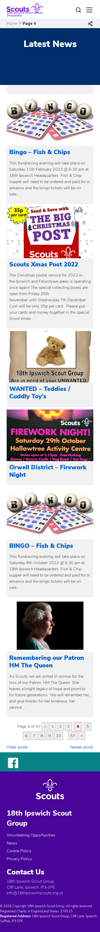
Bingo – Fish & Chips (39, 152)
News (12, 843)
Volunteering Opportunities (31, 835)
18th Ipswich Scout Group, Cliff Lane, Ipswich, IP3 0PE (31, 884)
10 (58, 736)
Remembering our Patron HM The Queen (46, 661)
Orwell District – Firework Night (47, 471)
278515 (66, 911)
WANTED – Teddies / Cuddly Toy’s (39, 392)
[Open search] (78, 10)
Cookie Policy (19, 851)
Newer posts (81, 747)
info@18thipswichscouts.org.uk (35, 893)
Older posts (17, 747)
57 (72, 736)
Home (12, 23)
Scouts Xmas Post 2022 (43, 264)
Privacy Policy (19, 859)
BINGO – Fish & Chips (41, 546)
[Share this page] (90, 23)
